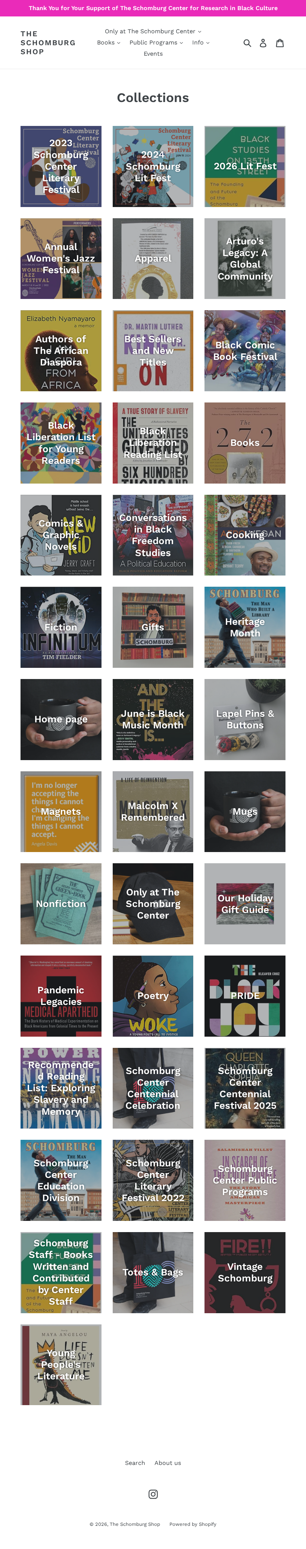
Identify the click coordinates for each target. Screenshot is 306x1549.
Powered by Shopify (192, 1524)
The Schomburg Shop (48, 42)
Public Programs (154, 42)
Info (199, 42)
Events (153, 53)
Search (135, 1462)
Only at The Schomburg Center (151, 31)
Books (106, 42)
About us (167, 1462)
